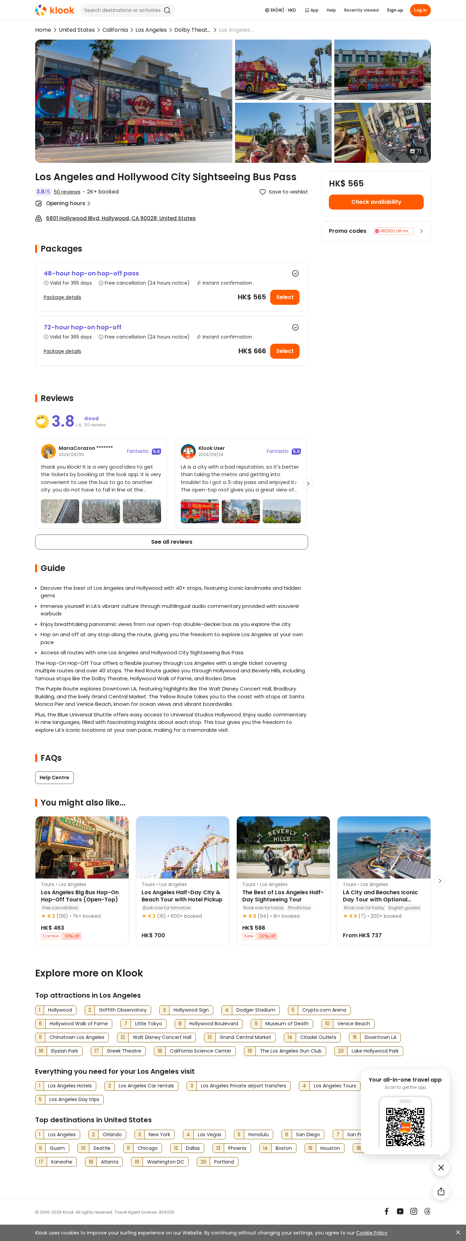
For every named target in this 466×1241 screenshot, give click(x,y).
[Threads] (427, 1211)
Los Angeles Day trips (74, 1099)
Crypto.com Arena (324, 1010)
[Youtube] (400, 1211)
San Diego (308, 1134)
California (115, 30)
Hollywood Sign (191, 1010)
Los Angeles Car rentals (146, 1085)
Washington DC (165, 1161)
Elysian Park (64, 1050)
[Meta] (386, 1211)
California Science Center (200, 1050)
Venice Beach (353, 1023)
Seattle (102, 1148)
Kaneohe (61, 1161)
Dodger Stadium (255, 1010)
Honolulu (258, 1134)
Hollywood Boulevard (213, 1023)
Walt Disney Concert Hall (162, 1037)
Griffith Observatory (123, 1010)
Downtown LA (380, 1037)
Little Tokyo (148, 1023)
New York (159, 1134)
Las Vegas (209, 1134)
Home (43, 30)
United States (77, 30)
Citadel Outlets (318, 1037)
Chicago (147, 1148)
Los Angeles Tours (335, 1085)
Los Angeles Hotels (70, 1085)
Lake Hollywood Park (375, 1050)
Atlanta (109, 1161)
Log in (420, 10)
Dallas (193, 1148)
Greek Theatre (124, 1050)
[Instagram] (413, 1211)
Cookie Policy (372, 1233)
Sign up (395, 10)
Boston (284, 1148)
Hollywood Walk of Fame (79, 1023)
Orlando (112, 1134)
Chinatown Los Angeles (76, 1037)
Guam (57, 1148)
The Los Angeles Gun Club (291, 1050)
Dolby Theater (192, 30)
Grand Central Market (245, 1037)
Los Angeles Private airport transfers (243, 1085)
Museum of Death (287, 1023)
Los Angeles (151, 30)
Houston (330, 1148)
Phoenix (237, 1148)
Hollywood (60, 1010)
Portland (224, 1161)
